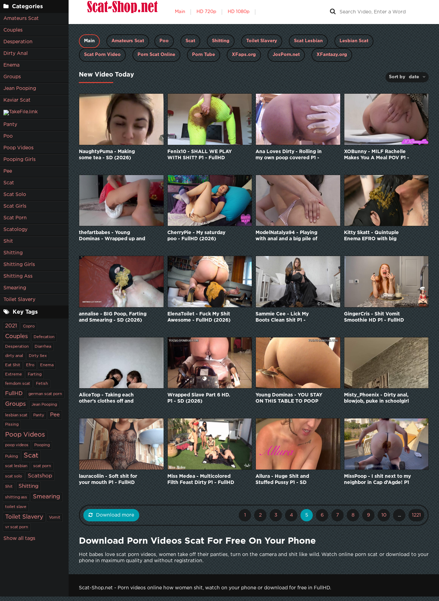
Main (180, 12)
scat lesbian (16, 466)
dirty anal (14, 356)
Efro (30, 365)
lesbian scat (16, 415)
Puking (11, 456)
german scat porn (45, 394)
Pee (7, 171)
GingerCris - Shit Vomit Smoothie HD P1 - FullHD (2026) (374, 317)
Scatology (15, 230)
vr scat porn (16, 527)
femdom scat (17, 383)
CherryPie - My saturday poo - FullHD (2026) (196, 236)
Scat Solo (14, 195)
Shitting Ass (18, 276)
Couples (13, 30)
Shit (8, 241)
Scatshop (40, 476)
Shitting (13, 253)
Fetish (42, 383)
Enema (11, 65)
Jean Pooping (19, 88)
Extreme (13, 374)
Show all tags (19, 538)
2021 (11, 326)
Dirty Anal (15, 53)
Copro (29, 326)
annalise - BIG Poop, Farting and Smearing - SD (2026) (112, 317)
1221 (416, 515)
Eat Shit (12, 365)
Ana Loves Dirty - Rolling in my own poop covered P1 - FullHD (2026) (289, 155)
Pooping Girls (19, 160)
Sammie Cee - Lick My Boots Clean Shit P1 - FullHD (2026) (282, 317)
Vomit (54, 517)
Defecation (44, 337)
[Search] (333, 12)
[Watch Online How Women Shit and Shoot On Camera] (122, 12)
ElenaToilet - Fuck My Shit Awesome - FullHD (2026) (198, 317)
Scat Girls (14, 206)
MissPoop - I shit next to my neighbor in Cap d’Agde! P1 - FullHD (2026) (377, 480)
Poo (8, 136)
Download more (115, 515)
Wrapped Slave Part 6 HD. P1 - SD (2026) (198, 398)
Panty (10, 125)
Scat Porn (15, 218)
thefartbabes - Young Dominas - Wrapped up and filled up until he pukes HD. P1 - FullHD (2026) (112, 236)
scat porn (42, 466)
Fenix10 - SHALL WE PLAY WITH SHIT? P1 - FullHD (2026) (199, 155)
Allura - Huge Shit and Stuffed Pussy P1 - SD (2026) (282, 480)
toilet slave (15, 507)
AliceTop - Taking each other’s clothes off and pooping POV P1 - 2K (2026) (106, 398)
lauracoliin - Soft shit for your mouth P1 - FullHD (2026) (108, 480)
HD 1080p (239, 12)
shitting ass (16, 497)
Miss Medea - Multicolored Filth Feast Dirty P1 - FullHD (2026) (200, 480)
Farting (34, 374)
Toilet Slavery (19, 300)
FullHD (14, 393)
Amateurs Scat (21, 18)
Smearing (14, 288)
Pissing (12, 424)
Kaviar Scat (17, 100)
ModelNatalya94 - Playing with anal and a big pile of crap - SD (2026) (286, 236)
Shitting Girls (19, 265)
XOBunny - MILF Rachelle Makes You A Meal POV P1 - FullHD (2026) (376, 155)
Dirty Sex (38, 356)
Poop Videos (18, 148)
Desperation (18, 42)
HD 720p (206, 12)
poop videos (16, 445)
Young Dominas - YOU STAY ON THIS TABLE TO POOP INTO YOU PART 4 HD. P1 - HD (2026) (289, 398)
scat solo (13, 476)
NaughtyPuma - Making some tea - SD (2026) (107, 155)
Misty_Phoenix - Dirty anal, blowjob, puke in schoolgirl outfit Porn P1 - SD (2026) (376, 398)
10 (384, 515)
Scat (8, 183)
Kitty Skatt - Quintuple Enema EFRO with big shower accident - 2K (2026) (371, 236)
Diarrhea (43, 346)
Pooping (42, 445)
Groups (12, 77)
